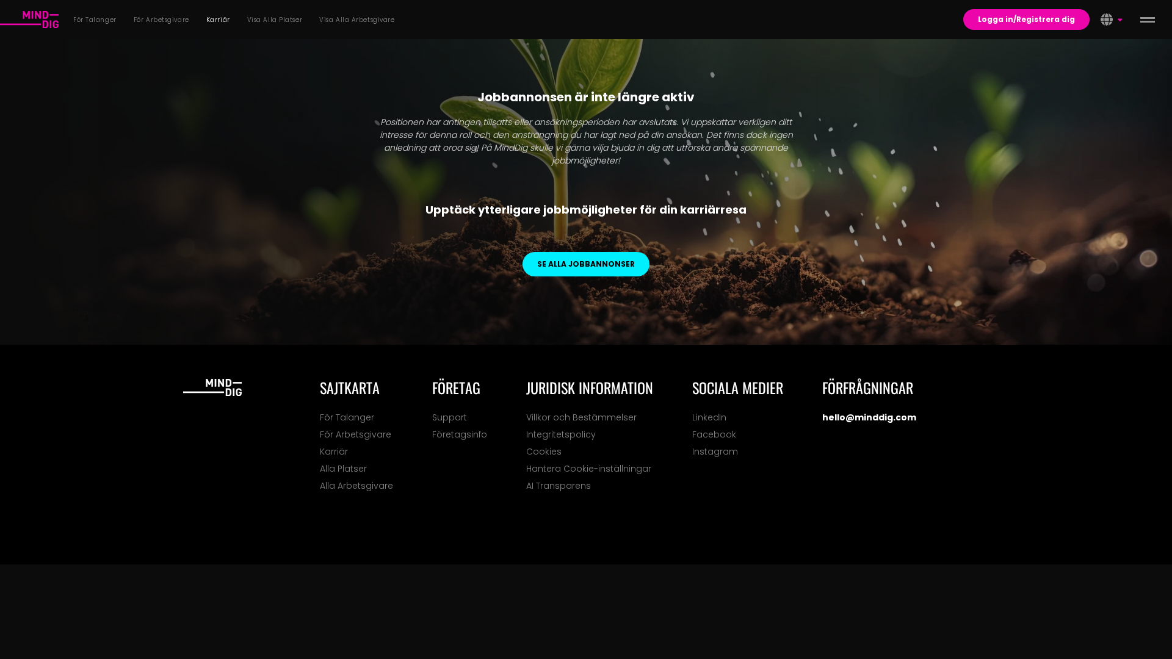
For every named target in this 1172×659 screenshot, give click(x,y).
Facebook (714, 434)
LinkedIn (709, 417)
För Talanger (347, 417)
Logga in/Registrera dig (1026, 19)
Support (449, 417)
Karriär (334, 451)
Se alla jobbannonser (586, 264)
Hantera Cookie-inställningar (588, 469)
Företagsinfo (459, 434)
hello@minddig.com (869, 417)
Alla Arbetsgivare (356, 486)
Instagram (715, 451)
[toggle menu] (1147, 19)
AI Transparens (558, 486)
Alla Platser (343, 469)
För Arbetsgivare (355, 434)
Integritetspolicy (561, 434)
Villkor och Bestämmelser (581, 417)
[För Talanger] (29, 19)
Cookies (544, 451)
